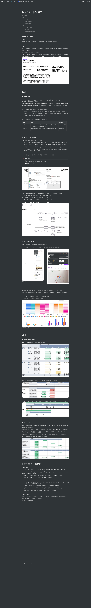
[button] (5, 1)
